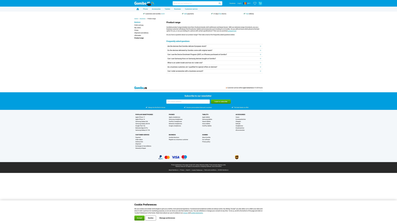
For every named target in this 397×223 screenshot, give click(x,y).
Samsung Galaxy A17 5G (142, 130)
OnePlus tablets (207, 126)
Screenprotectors (241, 119)
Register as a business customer (178, 139)
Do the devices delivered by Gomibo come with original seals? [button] (189, 50)
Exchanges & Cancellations (143, 146)
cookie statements (197, 213)
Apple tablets (206, 117)
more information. (217, 166)
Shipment (138, 144)
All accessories (240, 130)
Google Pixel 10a (140, 126)
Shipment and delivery (141, 33)
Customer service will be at (245, 88)
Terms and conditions (210, 170)
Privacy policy (206, 141)
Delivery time (139, 141)
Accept (139, 218)
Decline (150, 218)
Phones (172, 114)
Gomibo (205, 135)
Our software (206, 139)
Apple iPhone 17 (140, 117)
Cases (237, 117)
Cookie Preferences (197, 170)
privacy (185, 213)
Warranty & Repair (140, 148)
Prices (136, 30)
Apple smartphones (174, 117)
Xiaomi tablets (206, 121)
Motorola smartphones (175, 123)
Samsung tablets (207, 119)
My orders (137, 27)
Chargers (238, 121)
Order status (139, 139)
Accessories (156, 9)
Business (177, 9)
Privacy (182, 170)
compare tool (232, 31)
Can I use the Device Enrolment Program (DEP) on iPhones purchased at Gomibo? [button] (197, 54)
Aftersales (137, 35)
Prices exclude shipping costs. (217, 165)
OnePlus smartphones (175, 121)
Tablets (167, 9)
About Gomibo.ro (173, 170)
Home (136, 18)
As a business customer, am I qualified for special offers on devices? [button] (192, 67)
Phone (145, 9)
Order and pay (138, 25)
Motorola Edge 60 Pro (141, 128)
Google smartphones (175, 126)
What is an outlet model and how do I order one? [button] (185, 63)
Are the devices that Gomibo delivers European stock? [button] (186, 46)
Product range (152, 18)
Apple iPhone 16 (140, 119)
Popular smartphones (144, 114)
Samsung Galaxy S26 (141, 121)
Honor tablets (206, 123)
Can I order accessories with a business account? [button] (185, 71)
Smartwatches (240, 128)
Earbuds (238, 123)
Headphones (239, 126)
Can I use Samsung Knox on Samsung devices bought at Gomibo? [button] (191, 59)
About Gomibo (206, 137)
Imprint (188, 170)
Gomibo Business (174, 137)
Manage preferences (167, 218)
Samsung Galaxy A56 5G (142, 123)
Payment (138, 137)
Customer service (191, 9)
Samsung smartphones (175, 119)
